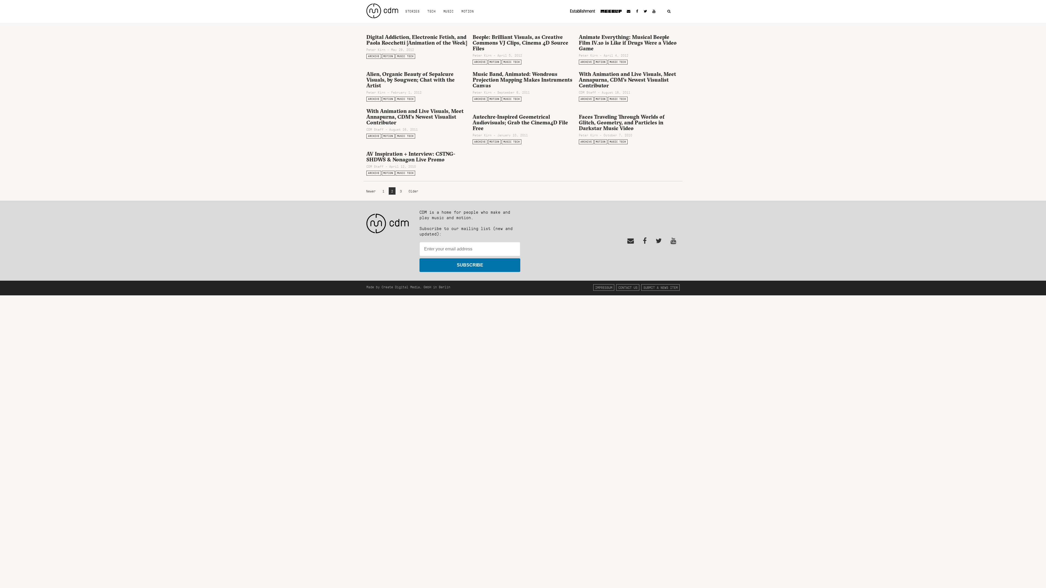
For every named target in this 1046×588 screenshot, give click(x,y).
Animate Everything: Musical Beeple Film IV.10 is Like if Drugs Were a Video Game (628, 43)
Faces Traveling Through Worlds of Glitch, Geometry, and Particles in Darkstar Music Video (622, 122)
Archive (373, 56)
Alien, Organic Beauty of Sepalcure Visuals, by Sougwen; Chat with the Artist (410, 80)
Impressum (603, 287)
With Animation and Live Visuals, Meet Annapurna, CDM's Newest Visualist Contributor (627, 80)
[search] (669, 11)
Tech (431, 11)
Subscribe (470, 265)
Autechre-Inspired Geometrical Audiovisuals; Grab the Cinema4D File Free (520, 122)
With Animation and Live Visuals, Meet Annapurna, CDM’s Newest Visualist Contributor (415, 117)
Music (448, 11)
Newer (372, 191)
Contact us (627, 287)
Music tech (405, 56)
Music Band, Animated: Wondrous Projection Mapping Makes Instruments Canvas (522, 80)
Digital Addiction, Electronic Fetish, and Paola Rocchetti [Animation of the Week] (416, 40)
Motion (467, 11)
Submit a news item (660, 287)
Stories (412, 11)
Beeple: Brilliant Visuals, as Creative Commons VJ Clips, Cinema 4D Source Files (520, 43)
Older (413, 191)
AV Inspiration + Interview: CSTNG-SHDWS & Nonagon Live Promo (410, 157)
